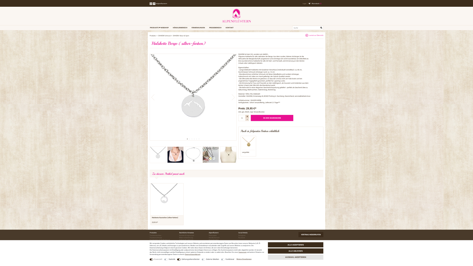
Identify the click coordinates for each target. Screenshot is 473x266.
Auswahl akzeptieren (295, 257)
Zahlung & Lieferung (186, 240)
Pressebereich (215, 27)
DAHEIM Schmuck (164, 36)
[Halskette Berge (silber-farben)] (193, 97)
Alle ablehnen (296, 251)
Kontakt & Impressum (186, 235)
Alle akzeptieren (296, 245)
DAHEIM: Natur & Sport (181, 36)
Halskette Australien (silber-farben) (165, 217)
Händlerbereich (180, 27)
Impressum (242, 252)
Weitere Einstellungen (244, 259)
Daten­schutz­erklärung (192, 254)
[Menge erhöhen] (247, 116)
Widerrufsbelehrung (186, 238)
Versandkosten (259, 112)
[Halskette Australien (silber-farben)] (164, 197)
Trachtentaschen (155, 235)
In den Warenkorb (272, 118)
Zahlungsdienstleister (191, 259)
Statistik (172, 259)
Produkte (153, 36)
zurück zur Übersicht (316, 35)
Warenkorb (316, 3)
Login (304, 3)
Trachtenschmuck (156, 238)
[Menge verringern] (247, 119)
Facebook (154, 3)
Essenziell (158, 259)
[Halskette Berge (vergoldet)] (248, 143)
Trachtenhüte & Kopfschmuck (160, 240)
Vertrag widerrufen (311, 234)
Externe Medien (212, 259)
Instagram (241, 235)
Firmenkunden (198, 27)
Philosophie (213, 235)
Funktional (230, 259)
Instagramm (151, 3)
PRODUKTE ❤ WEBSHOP (159, 27)
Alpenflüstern (236, 16)
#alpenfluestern (161, 3)
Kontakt (230, 27)
